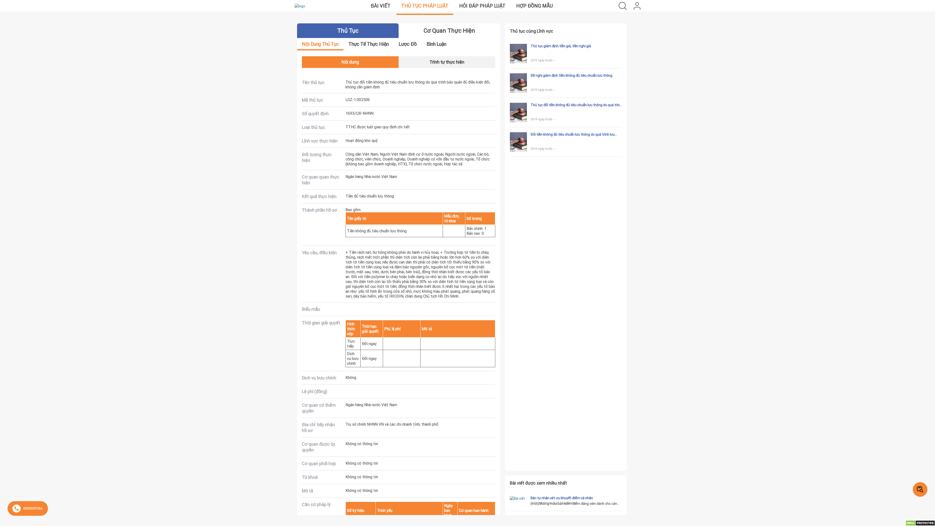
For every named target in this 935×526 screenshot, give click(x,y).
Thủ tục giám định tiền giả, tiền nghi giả (561, 46)
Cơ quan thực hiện (449, 30)
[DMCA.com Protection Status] (920, 523)
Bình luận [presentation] (436, 44)
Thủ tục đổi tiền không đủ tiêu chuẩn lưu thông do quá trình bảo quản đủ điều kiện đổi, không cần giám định (576, 105)
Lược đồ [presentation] (408, 44)
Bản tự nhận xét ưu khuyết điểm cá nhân (562, 498)
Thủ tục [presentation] (347, 30)
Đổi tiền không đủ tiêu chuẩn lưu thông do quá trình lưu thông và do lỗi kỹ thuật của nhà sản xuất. (573, 134)
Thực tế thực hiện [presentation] (368, 44)
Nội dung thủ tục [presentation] (320, 44)
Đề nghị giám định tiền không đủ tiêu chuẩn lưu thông (571, 75)
